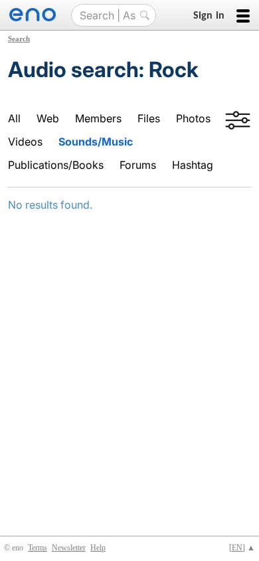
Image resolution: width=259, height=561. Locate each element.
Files (148, 118)
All (14, 118)
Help (98, 547)
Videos (25, 141)
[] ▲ (242, 547)
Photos (193, 118)
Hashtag (192, 164)
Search (19, 39)
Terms (37, 547)
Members (98, 118)
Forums (138, 164)
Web (48, 118)
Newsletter (69, 547)
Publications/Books (56, 164)
